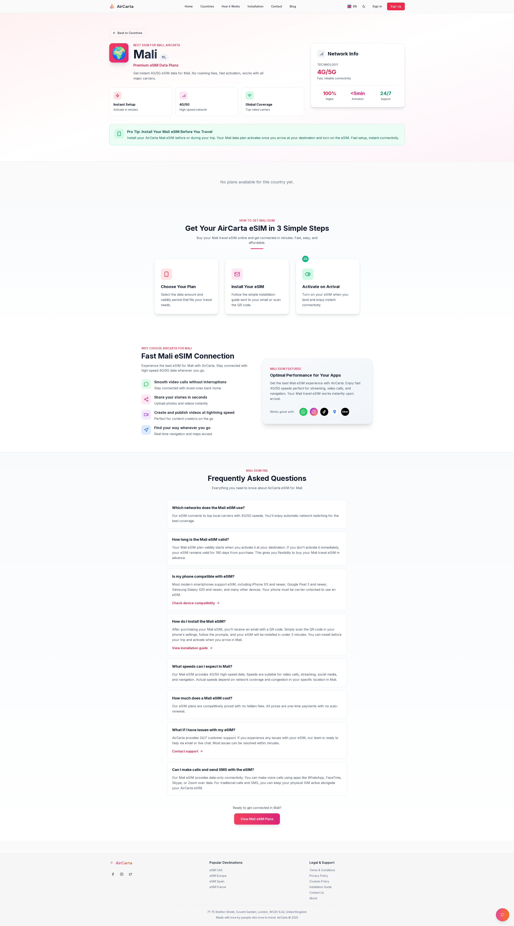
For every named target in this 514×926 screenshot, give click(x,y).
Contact (276, 6)
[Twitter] (130, 874)
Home (189, 6)
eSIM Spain (216, 881)
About (313, 898)
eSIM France (217, 887)
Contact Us (316, 892)
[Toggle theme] (363, 6)
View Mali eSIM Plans (257, 819)
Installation (255, 6)
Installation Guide (320, 887)
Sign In (377, 6)
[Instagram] (121, 874)
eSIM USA (215, 870)
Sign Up (396, 6)
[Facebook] (112, 874)
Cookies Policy (319, 881)
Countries (207, 6)
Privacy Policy (318, 875)
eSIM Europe (217, 875)
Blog (293, 6)
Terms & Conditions (322, 870)
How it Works (231, 6)
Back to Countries (129, 33)
